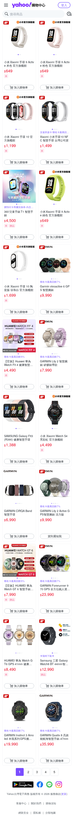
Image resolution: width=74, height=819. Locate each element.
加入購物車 (21, 87)
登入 (64, 5)
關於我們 (36, 803)
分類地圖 (50, 812)
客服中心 (21, 803)
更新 (64, 794)
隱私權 (37, 812)
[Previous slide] (5, 37)
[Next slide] (33, 37)
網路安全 (23, 812)
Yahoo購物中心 (28, 5)
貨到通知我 (55, 536)
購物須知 (51, 803)
